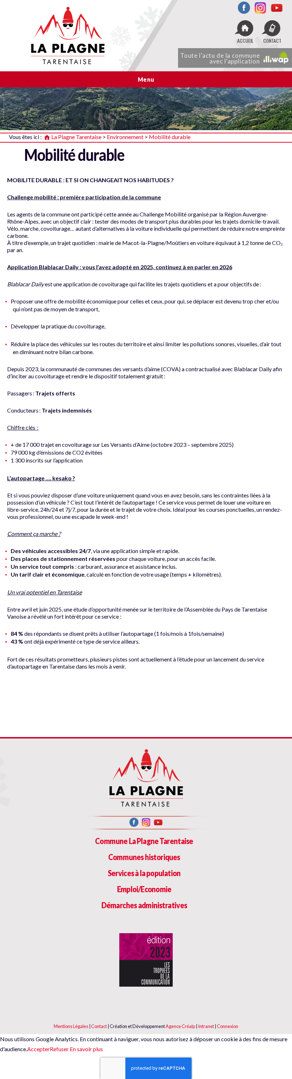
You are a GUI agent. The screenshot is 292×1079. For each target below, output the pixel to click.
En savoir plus (86, 1048)
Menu (146, 79)
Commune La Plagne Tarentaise (144, 841)
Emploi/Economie (144, 889)
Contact (99, 1026)
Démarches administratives (144, 905)
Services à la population (144, 873)
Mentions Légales (71, 1026)
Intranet (206, 1026)
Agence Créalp (180, 1026)
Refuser (59, 1048)
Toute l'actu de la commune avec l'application (220, 58)
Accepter (38, 1048)
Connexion (227, 1026)
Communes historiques (144, 857)
